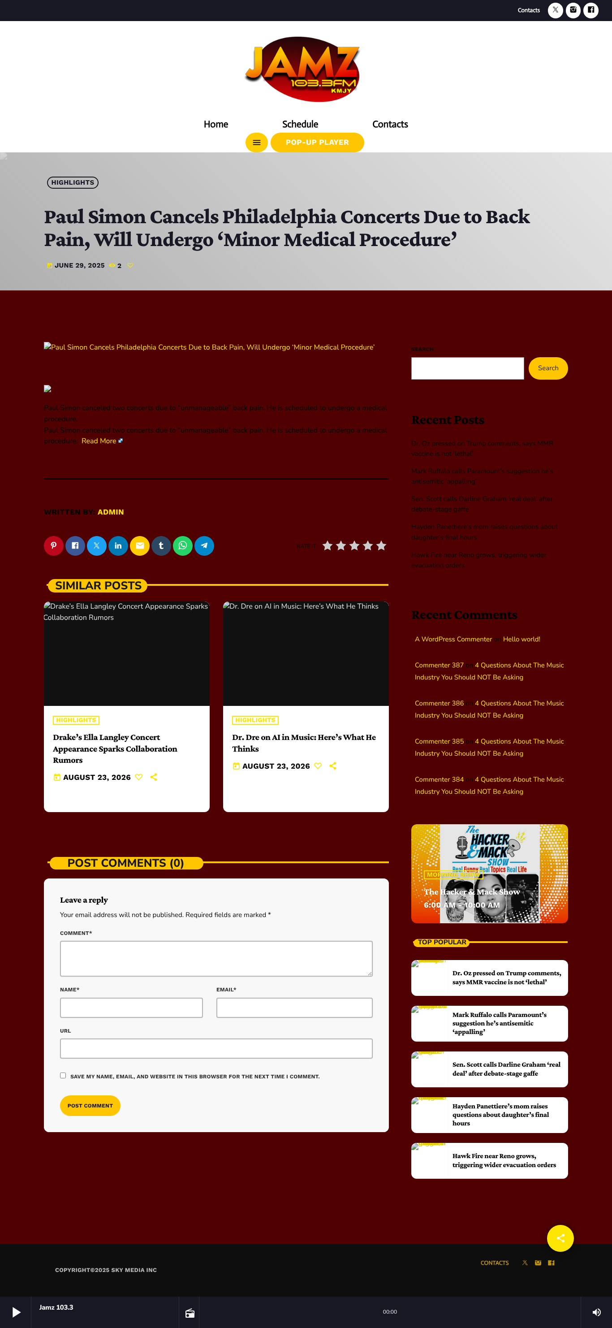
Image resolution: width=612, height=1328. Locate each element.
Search (422, 349)
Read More (99, 441)
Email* (226, 989)
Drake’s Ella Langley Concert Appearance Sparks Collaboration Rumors (115, 748)
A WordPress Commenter (453, 639)
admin (111, 512)
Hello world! (521, 639)
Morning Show (453, 874)
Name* (70, 989)
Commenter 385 (439, 741)
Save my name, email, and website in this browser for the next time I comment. (195, 1076)
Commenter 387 (439, 665)
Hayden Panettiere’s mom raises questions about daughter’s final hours (501, 1115)
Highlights (73, 183)
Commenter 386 (439, 703)
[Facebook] (591, 10)
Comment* (76, 933)
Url (65, 1031)
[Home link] (306, 66)
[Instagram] (573, 10)
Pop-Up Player (317, 142)
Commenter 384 (439, 779)
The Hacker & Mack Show (472, 892)
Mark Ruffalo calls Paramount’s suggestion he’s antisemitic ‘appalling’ (500, 1023)
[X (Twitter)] (555, 10)
